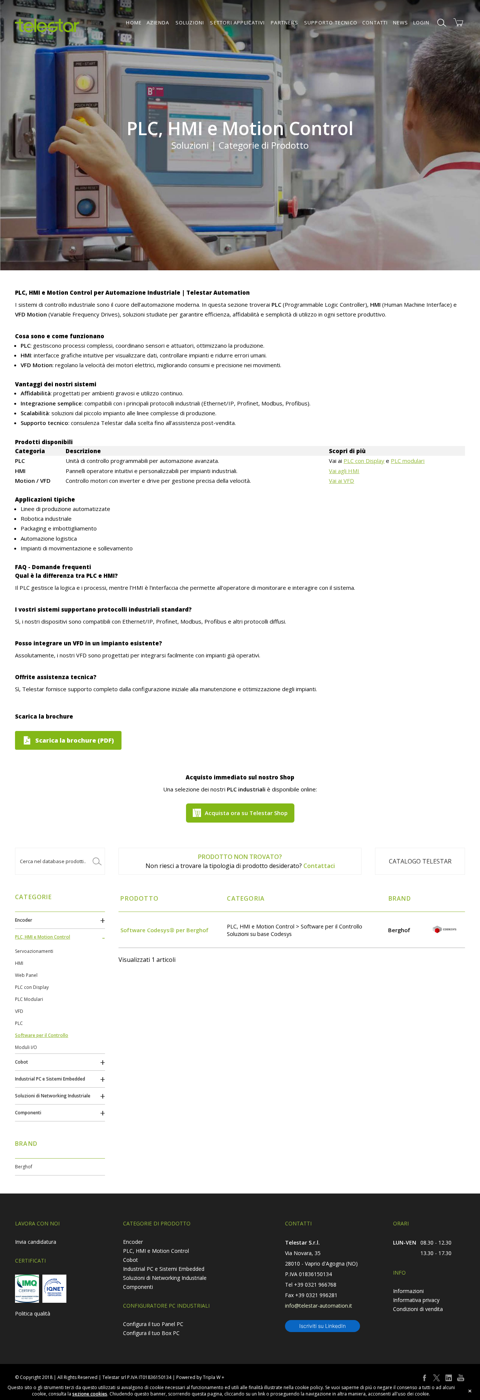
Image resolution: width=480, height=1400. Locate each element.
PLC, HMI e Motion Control (42, 937)
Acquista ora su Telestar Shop (246, 813)
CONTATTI (375, 22)
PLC (19, 1023)
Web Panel (26, 975)
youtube (460, 1377)
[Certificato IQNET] (54, 1289)
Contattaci (319, 866)
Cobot (21, 1062)
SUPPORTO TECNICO (330, 22)
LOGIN (421, 22)
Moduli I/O (26, 1047)
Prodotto (139, 898)
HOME (134, 22)
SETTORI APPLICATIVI (237, 22)
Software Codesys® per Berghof (164, 930)
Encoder (23, 920)
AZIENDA (158, 22)
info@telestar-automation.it (318, 1305)
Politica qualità (32, 1313)
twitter (436, 1377)
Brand (399, 898)
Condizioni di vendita (418, 1309)
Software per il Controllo (41, 1035)
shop (458, 22)
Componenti (28, 1112)
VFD (19, 1011)
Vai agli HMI (344, 471)
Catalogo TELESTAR (420, 861)
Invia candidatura (35, 1241)
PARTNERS (284, 22)
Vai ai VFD (341, 480)
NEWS (400, 22)
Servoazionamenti (34, 951)
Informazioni (408, 1291)
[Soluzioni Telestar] (47, 25)
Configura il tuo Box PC (151, 1333)
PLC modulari (407, 460)
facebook (424, 1377)
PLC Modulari (29, 999)
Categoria (246, 898)
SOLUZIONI (190, 22)
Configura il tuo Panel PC (153, 1324)
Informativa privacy (416, 1300)
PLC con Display (364, 460)
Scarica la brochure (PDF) (74, 740)
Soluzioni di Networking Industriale (52, 1096)
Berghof (23, 1166)
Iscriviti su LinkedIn (322, 1326)
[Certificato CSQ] (27, 1289)
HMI (19, 963)
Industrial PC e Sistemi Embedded (50, 1079)
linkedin (448, 1377)
